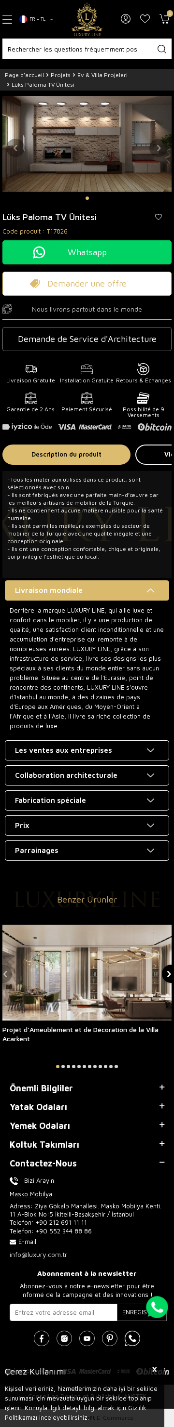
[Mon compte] (125, 19)
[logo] (87, 19)
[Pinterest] (109, 1338)
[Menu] (7, 19)
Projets (61, 75)
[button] (87, 198)
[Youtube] (87, 1338)
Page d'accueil (24, 75)
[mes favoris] (145, 19)
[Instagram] (64, 1338)
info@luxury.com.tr (38, 1254)
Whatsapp (87, 252)
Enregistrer (141, 1312)
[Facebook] (41, 1338)
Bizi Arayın (39, 1180)
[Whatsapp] (132, 1338)
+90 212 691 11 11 (61, 1222)
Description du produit (66, 454)
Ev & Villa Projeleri (102, 75)
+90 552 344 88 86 (64, 1231)
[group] (87, 143)
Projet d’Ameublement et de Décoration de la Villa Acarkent (80, 1034)
